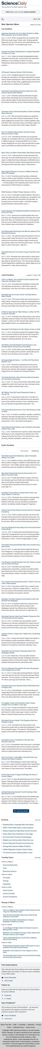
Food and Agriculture (10, 865)
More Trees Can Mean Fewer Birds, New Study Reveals (20, 152)
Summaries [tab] (24, 451)
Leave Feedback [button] (10, 1015)
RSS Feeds (8, 980)
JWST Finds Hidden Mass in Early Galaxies (18, 827)
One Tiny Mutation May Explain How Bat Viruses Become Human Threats (18, 133)
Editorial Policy (18, 1027)
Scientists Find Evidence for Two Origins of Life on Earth (20, 329)
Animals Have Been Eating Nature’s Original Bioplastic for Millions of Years (20, 52)
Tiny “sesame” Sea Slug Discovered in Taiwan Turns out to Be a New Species (20, 582)
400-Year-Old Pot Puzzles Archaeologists (17, 837)
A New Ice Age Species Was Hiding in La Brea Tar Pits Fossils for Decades (20, 313)
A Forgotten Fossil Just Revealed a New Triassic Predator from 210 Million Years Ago (18, 704)
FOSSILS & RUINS (6, 887)
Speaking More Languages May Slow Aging (18, 824)
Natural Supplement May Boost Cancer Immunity (20, 831)
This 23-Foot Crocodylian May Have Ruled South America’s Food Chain (20, 916)
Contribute (22, 1024)
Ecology (6, 881)
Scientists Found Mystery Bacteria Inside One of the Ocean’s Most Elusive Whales (19, 92)
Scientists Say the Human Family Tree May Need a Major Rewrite (19, 295)
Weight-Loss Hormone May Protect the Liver (18, 840)
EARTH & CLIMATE (6, 874)
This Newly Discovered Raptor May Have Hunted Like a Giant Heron (20, 546)
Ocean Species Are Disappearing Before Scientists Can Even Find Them (20, 212)
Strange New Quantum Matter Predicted (16, 846)
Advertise (31, 1024)
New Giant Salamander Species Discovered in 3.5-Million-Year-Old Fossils (19, 474)
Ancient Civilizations (10, 897)
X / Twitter (7, 998)
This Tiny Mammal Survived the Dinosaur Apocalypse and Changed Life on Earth (20, 669)
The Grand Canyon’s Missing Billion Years (17, 852)
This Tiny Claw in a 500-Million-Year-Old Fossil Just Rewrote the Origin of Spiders (19, 758)
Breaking (4, 820)
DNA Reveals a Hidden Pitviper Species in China (18, 192)
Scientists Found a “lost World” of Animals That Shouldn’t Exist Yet (17, 741)
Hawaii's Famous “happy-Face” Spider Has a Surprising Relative (20, 634)
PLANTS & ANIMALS (7, 862)
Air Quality (6, 877)
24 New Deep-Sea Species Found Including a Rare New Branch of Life (19, 793)
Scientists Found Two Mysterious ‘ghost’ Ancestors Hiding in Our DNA (19, 457)
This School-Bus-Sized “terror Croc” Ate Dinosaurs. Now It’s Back (20, 411)
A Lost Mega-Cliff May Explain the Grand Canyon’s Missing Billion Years (20, 929)
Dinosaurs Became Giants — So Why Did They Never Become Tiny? (20, 361)
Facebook (7, 995)
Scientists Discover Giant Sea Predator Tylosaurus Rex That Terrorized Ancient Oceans (20, 617)
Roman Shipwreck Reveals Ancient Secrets (18, 843)
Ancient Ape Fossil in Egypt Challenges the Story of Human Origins (19, 775)
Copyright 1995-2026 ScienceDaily (14, 1030)
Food (5, 868)
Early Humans (8, 890)
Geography (7, 884)
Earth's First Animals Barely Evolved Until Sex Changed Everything (20, 511)
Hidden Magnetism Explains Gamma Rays (17, 849)
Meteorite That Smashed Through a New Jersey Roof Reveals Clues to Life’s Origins (21, 934)
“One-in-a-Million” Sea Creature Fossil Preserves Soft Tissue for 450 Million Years (19, 280)
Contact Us (8, 1018)
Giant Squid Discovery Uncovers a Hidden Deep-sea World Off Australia (19, 172)
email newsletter (30, 12)
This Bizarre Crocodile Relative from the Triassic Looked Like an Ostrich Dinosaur (20, 563)
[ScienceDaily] (14, 3)
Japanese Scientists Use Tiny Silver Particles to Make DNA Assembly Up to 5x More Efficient (20, 34)
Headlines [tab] (35, 451)
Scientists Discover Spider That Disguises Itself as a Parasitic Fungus (19, 721)
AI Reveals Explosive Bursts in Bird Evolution (17, 72)
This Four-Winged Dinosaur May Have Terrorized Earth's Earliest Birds (21, 528)
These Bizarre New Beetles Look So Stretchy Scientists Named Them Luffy (20, 428)
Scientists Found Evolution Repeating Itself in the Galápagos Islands (18, 652)
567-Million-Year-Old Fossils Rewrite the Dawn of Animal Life (18, 393)
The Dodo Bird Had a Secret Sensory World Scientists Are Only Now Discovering (20, 378)
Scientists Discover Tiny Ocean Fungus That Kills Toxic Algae (20, 253)
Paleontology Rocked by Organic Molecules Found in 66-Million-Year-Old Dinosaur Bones (21, 947)
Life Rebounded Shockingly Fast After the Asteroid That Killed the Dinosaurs (20, 232)
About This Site (6, 1024)
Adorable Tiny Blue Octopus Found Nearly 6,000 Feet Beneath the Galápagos (20, 600)
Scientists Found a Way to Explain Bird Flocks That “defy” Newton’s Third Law (19, 493)
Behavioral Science (10, 871)
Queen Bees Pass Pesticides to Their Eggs (18, 834)
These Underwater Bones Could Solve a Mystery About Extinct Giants (20, 939)
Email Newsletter (10, 977)
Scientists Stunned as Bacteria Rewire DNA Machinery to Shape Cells (20, 686)
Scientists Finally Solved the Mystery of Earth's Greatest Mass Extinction (20, 112)
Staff (15, 1024)
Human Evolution (9, 893)
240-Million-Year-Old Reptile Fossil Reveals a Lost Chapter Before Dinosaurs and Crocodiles (18, 346)
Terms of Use (30, 1027)
